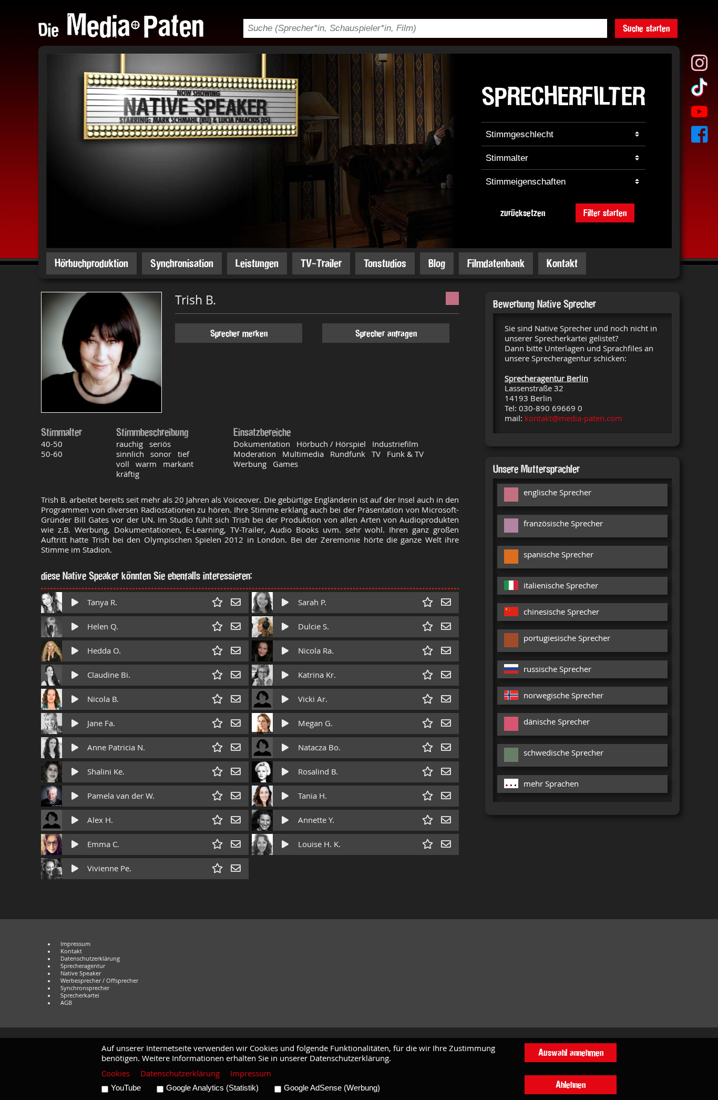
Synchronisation (181, 263)
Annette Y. (316, 820)
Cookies (115, 1073)
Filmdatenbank (496, 263)
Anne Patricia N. (116, 747)
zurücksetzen (522, 212)
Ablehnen (571, 1084)
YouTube (126, 1088)
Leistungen (257, 263)
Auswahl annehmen (570, 1052)
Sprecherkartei (79, 995)
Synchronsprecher (84, 988)
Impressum (75, 944)
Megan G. (315, 723)
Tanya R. (102, 602)
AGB (66, 1002)
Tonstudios (385, 263)
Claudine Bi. (108, 675)
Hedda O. (104, 651)
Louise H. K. (319, 844)
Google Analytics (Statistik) (212, 1088)
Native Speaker (80, 973)
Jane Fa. (101, 723)
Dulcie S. (313, 627)
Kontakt (562, 263)
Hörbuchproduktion (91, 263)
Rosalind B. (318, 772)
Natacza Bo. (319, 747)
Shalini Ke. (106, 772)
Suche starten (646, 28)
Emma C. (103, 844)
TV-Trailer (321, 263)
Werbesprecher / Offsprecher (99, 980)
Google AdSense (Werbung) (332, 1088)
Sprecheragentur (82, 966)
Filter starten (605, 212)
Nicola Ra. (316, 651)
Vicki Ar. (312, 699)
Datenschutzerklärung (90, 958)
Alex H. (100, 820)
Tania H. (312, 796)
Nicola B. (103, 699)
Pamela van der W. (121, 796)
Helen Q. (102, 627)
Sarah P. (312, 602)
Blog (436, 263)
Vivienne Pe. (109, 868)
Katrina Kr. (317, 675)
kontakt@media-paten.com (573, 418)
